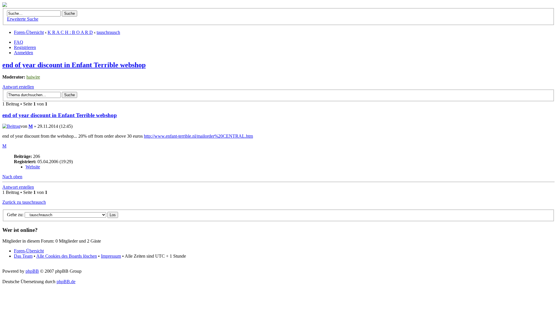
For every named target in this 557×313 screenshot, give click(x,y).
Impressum (111, 256)
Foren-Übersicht (29, 32)
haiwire (33, 76)
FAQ (18, 42)
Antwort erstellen (18, 86)
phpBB (32, 271)
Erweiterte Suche (22, 19)
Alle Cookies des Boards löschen (66, 256)
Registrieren (25, 47)
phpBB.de (66, 281)
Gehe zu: (15, 214)
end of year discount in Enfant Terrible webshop (74, 65)
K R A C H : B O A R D (70, 32)
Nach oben (12, 176)
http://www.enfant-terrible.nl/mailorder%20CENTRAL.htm (198, 136)
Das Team (23, 256)
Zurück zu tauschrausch (24, 202)
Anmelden (23, 52)
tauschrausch (108, 32)
